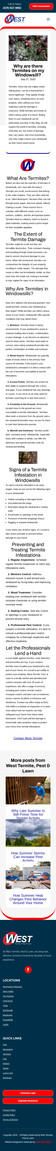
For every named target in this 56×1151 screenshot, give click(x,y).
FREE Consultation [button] (41, 6)
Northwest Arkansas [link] (12, 987)
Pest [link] (5, 1045)
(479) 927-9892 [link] (12, 7)
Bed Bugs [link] (7, 1078)
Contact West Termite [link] (28, 738)
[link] (28, 790)
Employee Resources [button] (28, 1101)
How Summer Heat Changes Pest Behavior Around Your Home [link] (28, 899)
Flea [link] (5, 1059)
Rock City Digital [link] (43, 1142)
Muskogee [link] (7, 1015)
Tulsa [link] (5, 1005)
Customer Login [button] (28, 1093)
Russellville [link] (8, 1020)
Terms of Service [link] (10, 1119)
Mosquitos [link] (8, 1049)
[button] (48, 19)
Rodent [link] (6, 1063)
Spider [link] (6, 1068)
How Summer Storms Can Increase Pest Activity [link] (28, 857)
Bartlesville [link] (8, 1010)
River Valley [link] (8, 991)
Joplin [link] (6, 1024)
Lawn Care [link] (8, 1073)
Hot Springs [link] (8, 996)
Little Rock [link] (8, 1001)
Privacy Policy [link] (9, 1110)
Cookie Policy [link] (9, 1115)
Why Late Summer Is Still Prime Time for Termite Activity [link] (28, 814)
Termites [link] (7, 1054)
